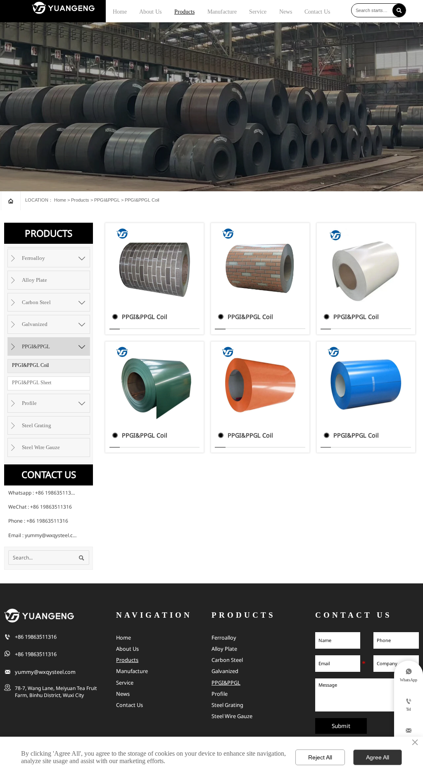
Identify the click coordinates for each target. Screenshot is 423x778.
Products (80, 199)
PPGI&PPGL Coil (142, 199)
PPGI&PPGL (107, 199)
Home (60, 199)
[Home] (63, 8)
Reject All (320, 757)
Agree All (377, 757)
